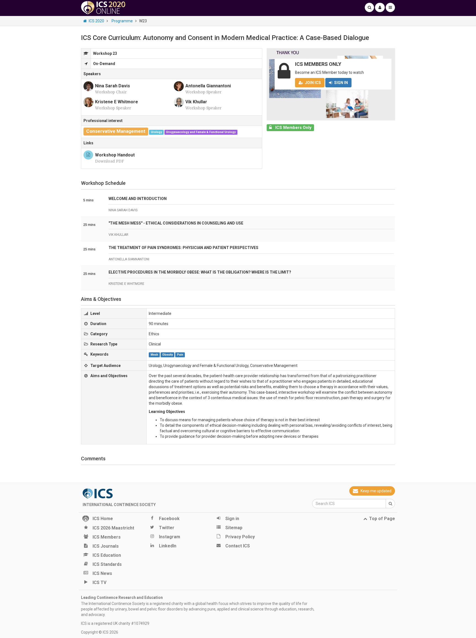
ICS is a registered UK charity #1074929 (115, 623)
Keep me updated (376, 491)
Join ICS (313, 82)
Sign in (341, 82)
